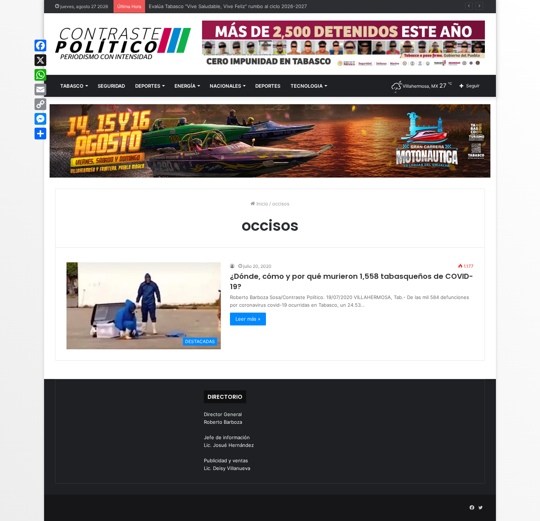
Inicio (261, 204)
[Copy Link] (40, 104)
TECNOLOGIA (307, 86)
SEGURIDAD (111, 86)
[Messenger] (40, 119)
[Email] (40, 89)
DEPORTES (147, 86)
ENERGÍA (184, 86)
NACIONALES (225, 86)
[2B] (270, 140)
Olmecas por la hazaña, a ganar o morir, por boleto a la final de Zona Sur (231, 6)
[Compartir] (40, 133)
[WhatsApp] (40, 75)
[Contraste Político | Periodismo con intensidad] (123, 43)
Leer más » (247, 319)
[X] (40, 60)
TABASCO (71, 86)
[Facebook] (40, 45)
